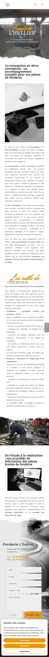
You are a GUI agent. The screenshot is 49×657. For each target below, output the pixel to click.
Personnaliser (24, 651)
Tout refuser (24, 646)
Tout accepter (24, 640)
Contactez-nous (33, 615)
